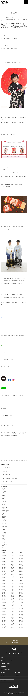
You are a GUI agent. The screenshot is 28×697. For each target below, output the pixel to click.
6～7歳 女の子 (4, 489)
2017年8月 (12, 598)
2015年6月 (3, 611)
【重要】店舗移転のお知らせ (7, 474)
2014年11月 (13, 614)
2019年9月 (3, 586)
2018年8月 (12, 592)
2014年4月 (21, 617)
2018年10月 (21, 590)
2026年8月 (3, 552)
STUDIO (3, 672)
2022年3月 (3, 571)
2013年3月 (3, 624)
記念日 (3, 545)
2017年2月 (12, 601)
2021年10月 (21, 573)
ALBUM (17, 675)
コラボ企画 (4, 491)
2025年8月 (21, 555)
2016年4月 (21, 605)
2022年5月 (12, 570)
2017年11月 (13, 596)
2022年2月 (12, 571)
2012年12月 (4, 626)
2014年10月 (21, 614)
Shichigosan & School (6, 660)
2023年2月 (12, 565)
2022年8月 (12, 568)
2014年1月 (21, 618)
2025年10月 (4, 555)
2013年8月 (12, 621)
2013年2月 (12, 624)
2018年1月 (21, 595)
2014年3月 (3, 618)
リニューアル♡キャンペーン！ (7, 467)
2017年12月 (4, 596)
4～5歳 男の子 (4, 526)
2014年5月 (12, 617)
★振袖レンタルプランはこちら (7, 359)
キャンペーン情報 (19, 17)
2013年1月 (21, 624)
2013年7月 (21, 621)
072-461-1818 (13, 653)
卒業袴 (3, 492)
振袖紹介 (3, 505)
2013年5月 (12, 623)
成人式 (9, 19)
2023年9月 (12, 562)
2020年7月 (21, 580)
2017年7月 (21, 598)
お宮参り (3, 535)
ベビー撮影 (4, 519)
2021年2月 (12, 577)
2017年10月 (21, 596)
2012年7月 (21, 627)
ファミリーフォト (22, 19)
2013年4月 (21, 623)
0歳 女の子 (4, 514)
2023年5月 (12, 564)
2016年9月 (3, 604)
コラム (3, 513)
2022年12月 (4, 567)
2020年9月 (3, 580)
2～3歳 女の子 (4, 511)
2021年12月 (4, 573)
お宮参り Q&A (4, 507)
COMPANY (3, 680)
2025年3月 (12, 558)
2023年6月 (3, 564)
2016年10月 (21, 602)
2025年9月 (12, 555)
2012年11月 (13, 626)
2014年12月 (4, 614)
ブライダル (4, 541)
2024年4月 (3, 561)
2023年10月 (4, 562)
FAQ (2, 678)
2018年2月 (12, 595)
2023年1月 (21, 565)
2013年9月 (3, 621)
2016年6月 (3, 605)
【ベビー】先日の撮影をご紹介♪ (7, 481)
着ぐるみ (3, 488)
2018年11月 (13, 590)
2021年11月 (13, 573)
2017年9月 (3, 598)
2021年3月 (3, 577)
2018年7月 (21, 592)
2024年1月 (21, 561)
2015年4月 (21, 611)
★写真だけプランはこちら (6, 366)
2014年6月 (3, 617)
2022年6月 (3, 570)
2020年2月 (12, 583)
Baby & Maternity (5, 657)
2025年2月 (21, 558)
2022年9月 (3, 568)
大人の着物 (4, 516)
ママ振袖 (3, 508)
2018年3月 (3, 595)
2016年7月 (21, 604)
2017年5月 (12, 599)
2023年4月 (21, 564)
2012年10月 (21, 626)
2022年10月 (21, 567)
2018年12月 (4, 590)
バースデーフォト (5, 517)
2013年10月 (21, 620)
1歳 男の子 (4, 504)
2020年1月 (21, 583)
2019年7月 (21, 586)
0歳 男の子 (4, 523)
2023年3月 (3, 565)
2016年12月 (4, 602)
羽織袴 (3, 498)
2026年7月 (12, 552)
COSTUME (17, 672)
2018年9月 (3, 592)
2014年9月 (3, 615)
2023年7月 (21, 562)
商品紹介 (8, 17)
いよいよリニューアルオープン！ (7, 471)
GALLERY (3, 675)
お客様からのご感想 (5, 510)
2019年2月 (12, 589)
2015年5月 (12, 611)
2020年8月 (12, 580)
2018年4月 (21, 593)
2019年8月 (12, 586)
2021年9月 (3, 574)
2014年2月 (12, 618)
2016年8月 (12, 604)
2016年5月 (12, 605)
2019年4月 (21, 587)
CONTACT (17, 678)
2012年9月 (3, 627)
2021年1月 (21, 577)
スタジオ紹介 (4, 532)
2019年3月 (3, 589)
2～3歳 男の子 (4, 520)
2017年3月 (3, 601)
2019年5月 (12, 587)
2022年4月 (21, 570)
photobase (3, 494)
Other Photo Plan (5, 669)
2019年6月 (3, 587)
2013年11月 (13, 620)
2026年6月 (21, 552)
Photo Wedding (5, 666)
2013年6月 (3, 623)
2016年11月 (13, 602)
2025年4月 (3, 558)
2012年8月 (12, 627)
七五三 (3, 536)
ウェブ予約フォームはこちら (6, 352)
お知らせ (3, 495)
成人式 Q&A (4, 501)
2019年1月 (21, 589)
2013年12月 (4, 620)
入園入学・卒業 (4, 547)
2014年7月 (21, 615)
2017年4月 (21, 599)
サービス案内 (12, 17)
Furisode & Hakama (6, 663)
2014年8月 (12, 615)
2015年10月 (21, 608)
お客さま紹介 (5, 19)
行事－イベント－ (14, 19)
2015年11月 (13, 608)
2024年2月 (12, 561)
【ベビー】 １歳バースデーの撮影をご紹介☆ (10, 478)
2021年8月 (12, 574)
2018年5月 (12, 593)
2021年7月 (21, 574)
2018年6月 (3, 593)
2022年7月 (21, 568)
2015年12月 (4, 608)
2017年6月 (3, 599)
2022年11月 (13, 567)
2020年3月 (3, 583)
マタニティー (4, 539)
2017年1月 (21, 601)
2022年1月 (21, 571)
